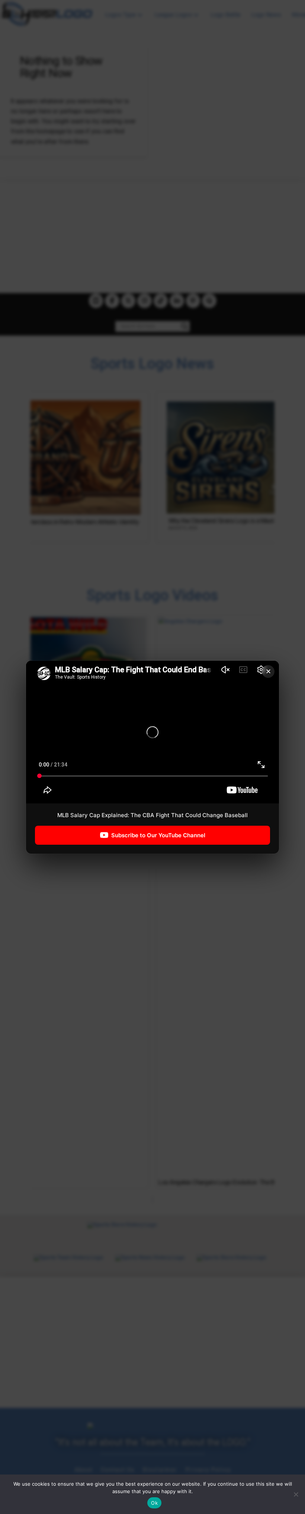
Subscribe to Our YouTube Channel (158, 834)
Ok (154, 1503)
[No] (295, 1494)
